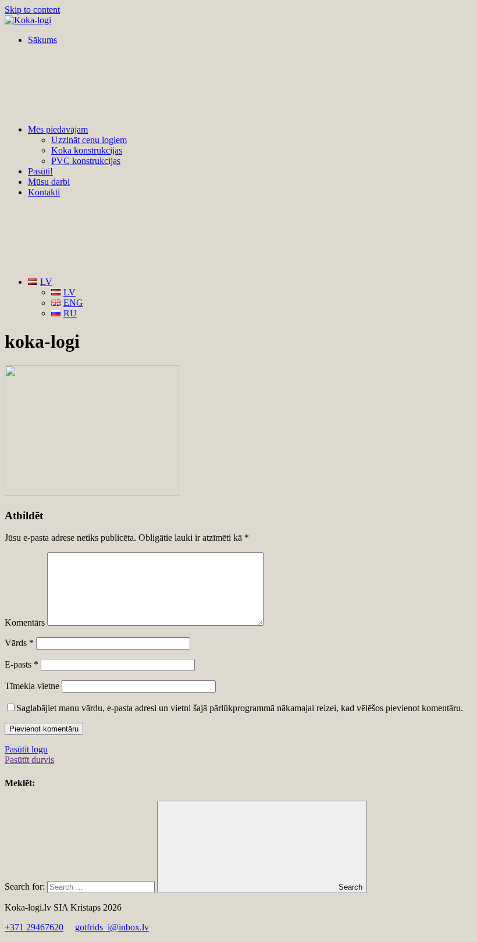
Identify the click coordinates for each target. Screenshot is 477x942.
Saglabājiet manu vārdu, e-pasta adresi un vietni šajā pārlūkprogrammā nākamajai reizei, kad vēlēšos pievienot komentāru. (239, 708)
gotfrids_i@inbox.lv (112, 927)
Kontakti (44, 192)
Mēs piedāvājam (58, 129)
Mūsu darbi (49, 182)
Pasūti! (40, 171)
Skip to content (32, 10)
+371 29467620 (34, 927)
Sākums (42, 40)
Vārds (19, 643)
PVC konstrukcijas (85, 161)
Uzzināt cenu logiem (89, 140)
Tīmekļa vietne (32, 686)
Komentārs (25, 622)
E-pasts (21, 664)
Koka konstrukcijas (86, 150)
